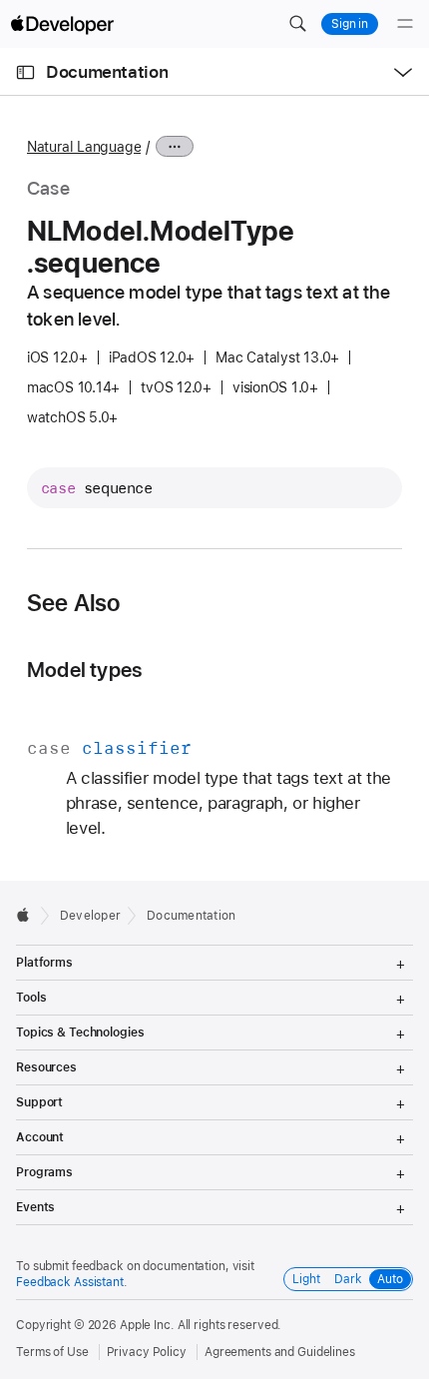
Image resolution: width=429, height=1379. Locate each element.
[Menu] (405, 24)
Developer (90, 916)
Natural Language (84, 147)
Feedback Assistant (70, 1282)
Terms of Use (52, 1352)
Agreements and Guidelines (280, 1352)
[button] (297, 24)
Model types (85, 669)
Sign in (349, 24)
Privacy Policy (147, 1352)
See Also (74, 603)
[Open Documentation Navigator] (25, 72)
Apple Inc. (147, 1325)
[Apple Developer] (62, 24)
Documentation (107, 72)
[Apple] (28, 915)
